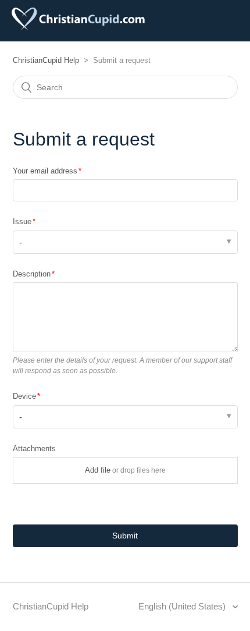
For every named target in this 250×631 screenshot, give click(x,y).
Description (32, 274)
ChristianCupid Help (46, 60)
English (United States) (183, 606)
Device (24, 396)
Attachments (34, 448)
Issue (22, 221)
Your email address (45, 170)
